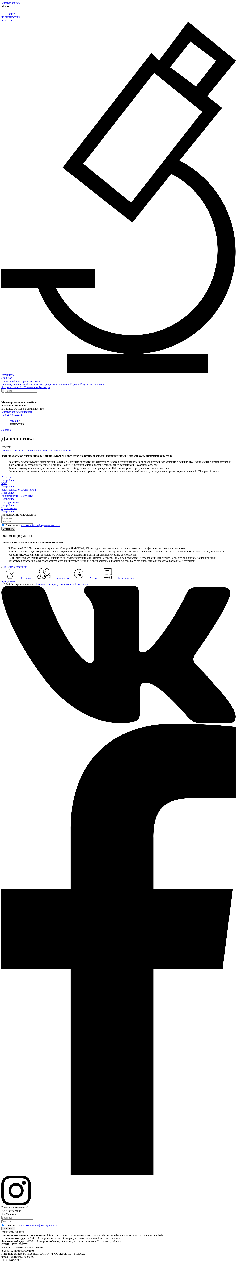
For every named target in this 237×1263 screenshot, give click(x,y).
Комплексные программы (42, 384)
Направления (9, 449)
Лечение (6, 384)
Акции (5, 387)
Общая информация (59, 449)
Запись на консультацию (32, 449)
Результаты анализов (92, 384)
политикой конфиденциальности (40, 525)
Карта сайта (17, 387)
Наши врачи (21, 381)
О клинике (7, 381)
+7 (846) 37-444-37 (12, 414)
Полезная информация (37, 387)
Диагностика (19, 384)
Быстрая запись (10, 2)
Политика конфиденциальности (55, 584)
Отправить (8, 528)
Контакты (34, 381)
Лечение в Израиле (68, 384)
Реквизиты (81, 584)
